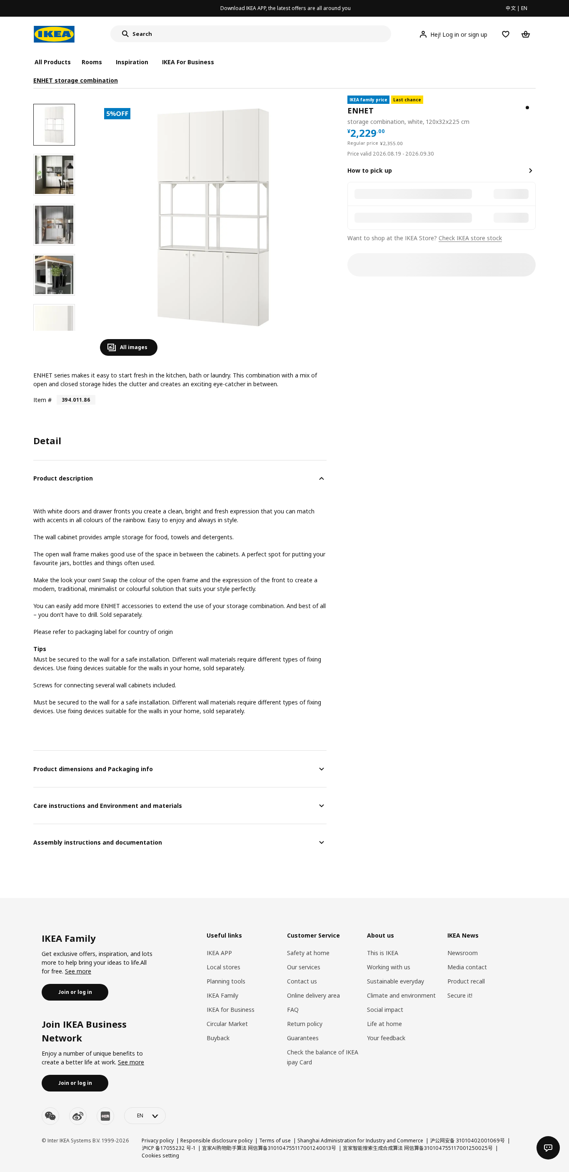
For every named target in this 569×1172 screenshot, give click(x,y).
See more (78, 971)
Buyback (218, 1038)
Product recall (466, 981)
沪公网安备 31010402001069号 (467, 1140)
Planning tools (226, 981)
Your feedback (386, 1038)
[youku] (105, 1116)
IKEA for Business (231, 1010)
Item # (42, 400)
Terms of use (275, 1140)
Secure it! (459, 995)
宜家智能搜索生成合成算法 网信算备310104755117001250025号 (418, 1148)
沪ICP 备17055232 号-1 (168, 1148)
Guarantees (303, 1038)
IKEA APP (219, 953)
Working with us (388, 967)
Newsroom (462, 953)
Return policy (304, 1024)
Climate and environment (401, 995)
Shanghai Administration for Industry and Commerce (360, 1140)
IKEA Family (222, 995)
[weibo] (78, 1116)
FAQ (293, 1010)
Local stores (223, 967)
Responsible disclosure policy (216, 1140)
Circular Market (227, 1024)
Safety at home (308, 953)
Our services (303, 967)
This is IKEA (382, 953)
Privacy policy (158, 1140)
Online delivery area (313, 995)
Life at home (384, 1024)
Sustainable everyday (395, 981)
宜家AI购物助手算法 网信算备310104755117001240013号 (269, 1148)
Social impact (385, 1010)
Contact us (302, 981)
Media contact (467, 967)
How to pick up (369, 170)
